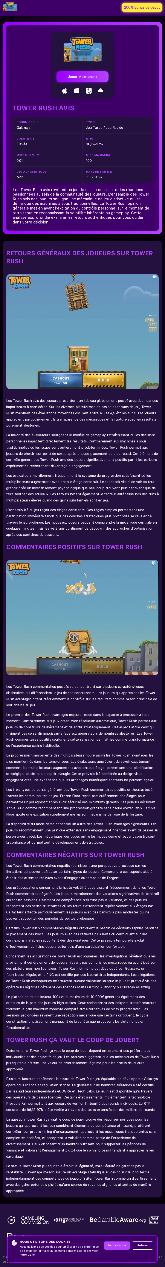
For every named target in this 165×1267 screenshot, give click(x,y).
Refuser (143, 1245)
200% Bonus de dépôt (142, 7)
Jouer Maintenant (82, 77)
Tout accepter (116, 1245)
